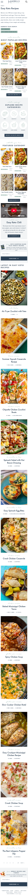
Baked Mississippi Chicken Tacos (14, 607)
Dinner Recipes (13, 356)
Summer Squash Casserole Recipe (14, 360)
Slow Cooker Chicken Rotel (14, 704)
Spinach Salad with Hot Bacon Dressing (14, 461)
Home (2, 5)
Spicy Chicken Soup (14, 656)
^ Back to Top (5, 890)
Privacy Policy (18, 892)
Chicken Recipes (14, 407)
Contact (17, 890)
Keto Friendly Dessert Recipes (9, 31)
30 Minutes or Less (14, 457)
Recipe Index (9, 892)
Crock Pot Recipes (14, 800)
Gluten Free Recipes (14, 654)
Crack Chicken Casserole (14, 558)
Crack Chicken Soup (14, 802)
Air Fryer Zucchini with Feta (14, 311)
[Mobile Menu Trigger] (2, 3)
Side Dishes (14, 308)
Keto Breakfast (5, 29)
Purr (20, 893)
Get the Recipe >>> (14, 236)
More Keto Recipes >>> (14, 94)
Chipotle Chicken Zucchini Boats (14, 411)
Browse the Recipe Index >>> (14, 135)
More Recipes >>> (14, 200)
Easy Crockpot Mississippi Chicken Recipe (14, 754)
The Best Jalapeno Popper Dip (14, 852)
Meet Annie (23, 890)
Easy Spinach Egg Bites (14, 510)
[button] (1, 64)
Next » (22, 862)
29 (18, 862)
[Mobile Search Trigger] (25, 3)
